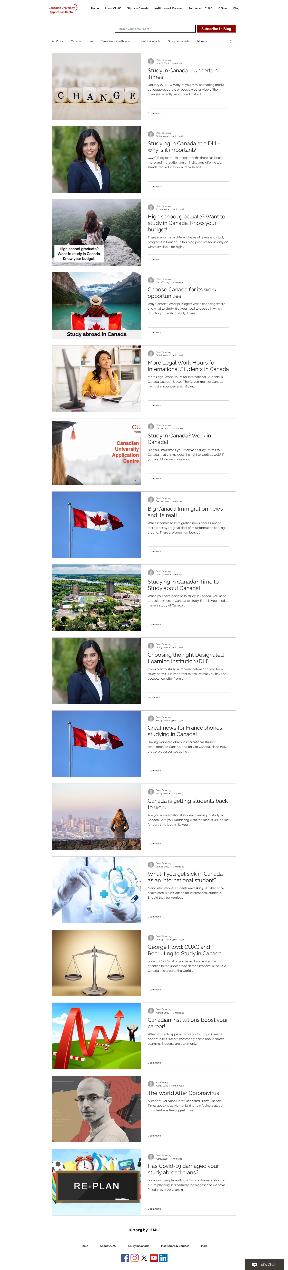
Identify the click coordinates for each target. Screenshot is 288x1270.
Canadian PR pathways (115, 41)
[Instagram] (134, 1258)
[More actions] (228, 61)
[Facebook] (125, 1258)
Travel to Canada (149, 41)
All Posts (57, 41)
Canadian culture (82, 41)
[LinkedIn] (163, 1258)
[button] (231, 42)
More (200, 41)
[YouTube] (154, 1258)
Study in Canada (178, 41)
